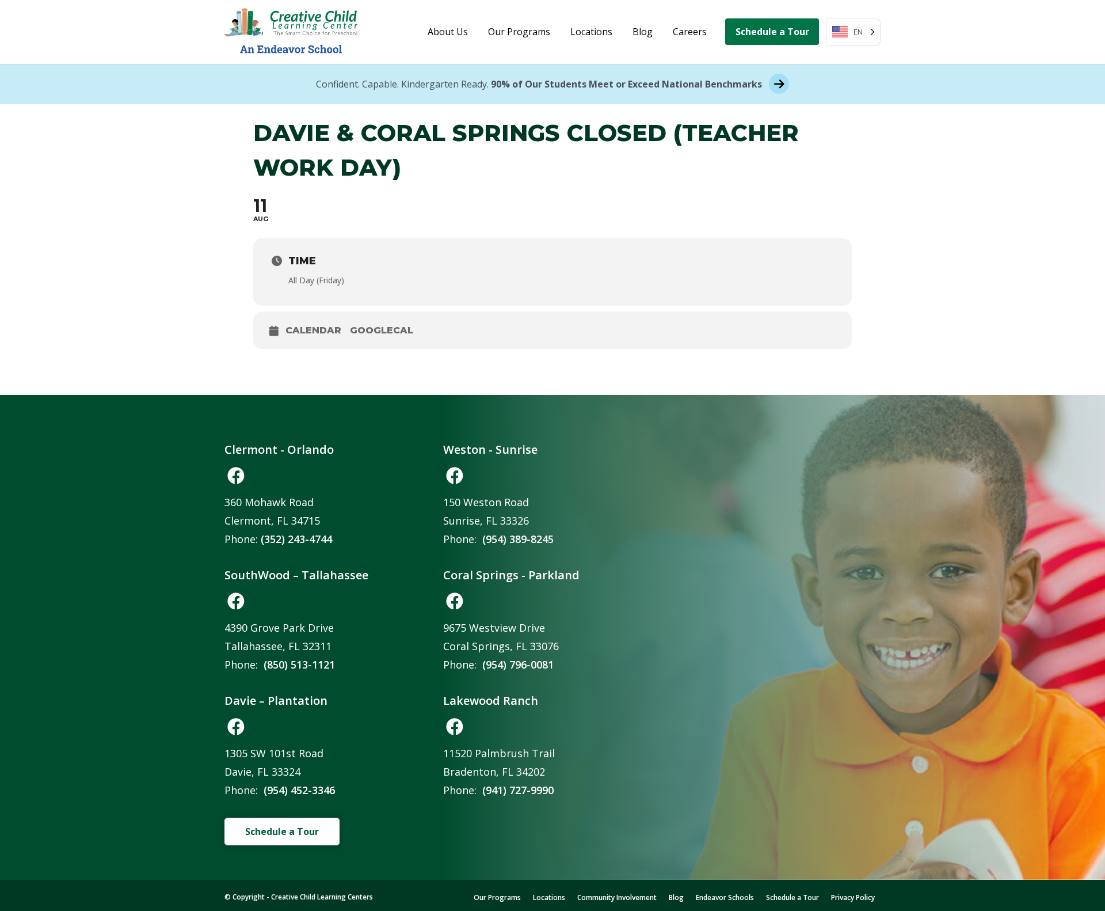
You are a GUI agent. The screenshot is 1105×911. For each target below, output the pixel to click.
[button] (235, 475)
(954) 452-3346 (299, 790)
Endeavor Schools (725, 897)
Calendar (313, 330)
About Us (448, 31)
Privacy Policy (853, 897)
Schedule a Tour (772, 31)
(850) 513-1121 (299, 664)
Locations (591, 31)
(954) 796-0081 (518, 664)
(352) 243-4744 (296, 539)
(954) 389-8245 (518, 539)
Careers (690, 31)
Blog (642, 31)
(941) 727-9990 (518, 790)
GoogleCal (381, 330)
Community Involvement (617, 897)
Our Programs (519, 31)
